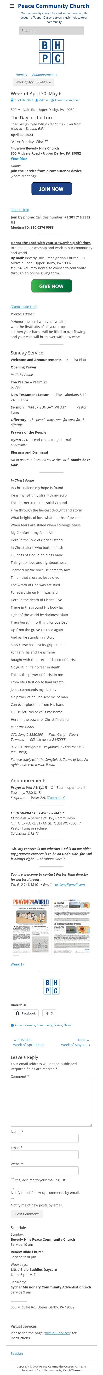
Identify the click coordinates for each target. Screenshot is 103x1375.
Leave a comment (67, 100)
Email (17, 1147)
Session (17, 1353)
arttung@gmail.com (69, 884)
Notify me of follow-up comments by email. (45, 1192)
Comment (20, 1076)
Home (21, 74)
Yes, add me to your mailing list (39, 1180)
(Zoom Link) (20, 209)
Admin (43, 100)
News (67, 1025)
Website (17, 1164)
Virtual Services (57, 1333)
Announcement (44, 74)
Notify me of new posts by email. (37, 1205)
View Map (19, 158)
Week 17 (17, 964)
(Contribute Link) (24, 306)
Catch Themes (72, 1370)
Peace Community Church (53, 6)
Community (44, 1025)
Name (17, 1131)
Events (57, 1025)
